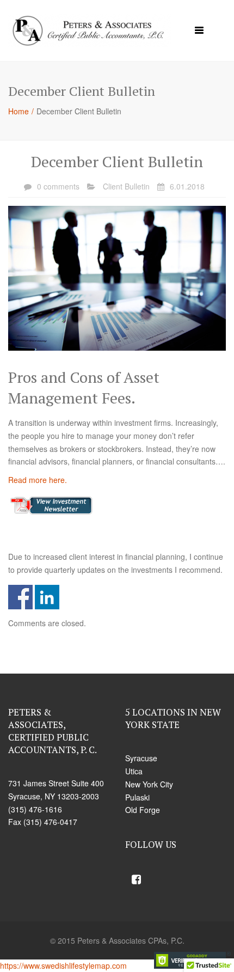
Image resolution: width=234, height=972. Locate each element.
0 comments (58, 186)
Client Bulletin (126, 186)
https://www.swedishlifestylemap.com (63, 965)
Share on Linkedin (47, 597)
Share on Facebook (20, 597)
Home (18, 111)
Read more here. (37, 479)
